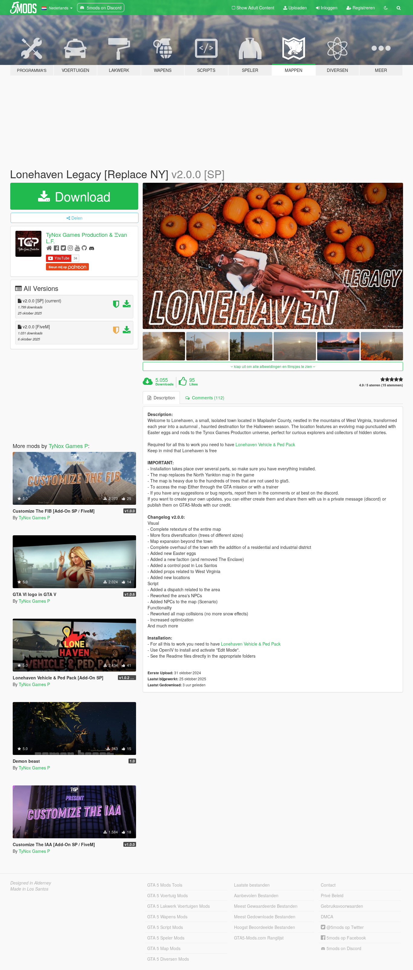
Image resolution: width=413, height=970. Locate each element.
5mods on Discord (343, 948)
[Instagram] (70, 247)
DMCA (327, 917)
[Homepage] (49, 247)
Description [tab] (163, 398)
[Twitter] (63, 247)
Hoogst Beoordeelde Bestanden (264, 927)
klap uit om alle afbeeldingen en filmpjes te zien (273, 366)
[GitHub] (84, 247)
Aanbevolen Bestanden (256, 895)
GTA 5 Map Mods (163, 948)
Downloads (164, 384)
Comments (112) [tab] (207, 398)
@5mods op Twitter (344, 927)
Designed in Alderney (30, 883)
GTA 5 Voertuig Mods (167, 895)
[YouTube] (77, 247)
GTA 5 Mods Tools (164, 885)
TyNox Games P (68, 446)
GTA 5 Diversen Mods (168, 959)
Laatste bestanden (252, 885)
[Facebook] (56, 247)
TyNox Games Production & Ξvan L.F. (86, 237)
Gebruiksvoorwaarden (342, 906)
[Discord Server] (91, 247)
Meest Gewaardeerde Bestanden (266, 906)
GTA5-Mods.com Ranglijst (259, 938)
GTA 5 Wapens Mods (167, 917)
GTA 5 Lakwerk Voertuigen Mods (178, 906)
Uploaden (297, 8)
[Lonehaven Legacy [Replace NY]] (273, 256)
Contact (328, 885)
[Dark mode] (385, 7)
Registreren (363, 8)
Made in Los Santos (29, 889)
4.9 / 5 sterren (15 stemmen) (381, 385)
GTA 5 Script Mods (165, 927)
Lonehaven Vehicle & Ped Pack (265, 444)
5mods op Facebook (345, 938)
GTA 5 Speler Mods (165, 938)
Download (80, 196)
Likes (193, 384)
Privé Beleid (332, 895)
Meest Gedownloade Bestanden (264, 917)
